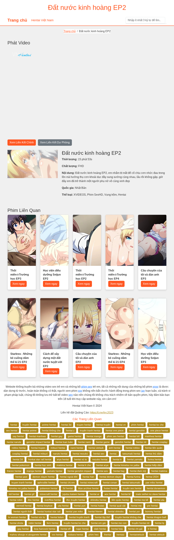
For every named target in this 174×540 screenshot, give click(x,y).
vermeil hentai (23, 505)
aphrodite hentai (46, 482)
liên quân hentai (120, 500)
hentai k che (84, 465)
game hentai (74, 436)
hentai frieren (95, 511)
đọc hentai (33, 500)
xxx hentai (57, 534)
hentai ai (94, 494)
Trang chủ (17, 20)
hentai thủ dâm (154, 453)
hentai (13, 424)
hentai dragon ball (156, 517)
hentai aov (102, 471)
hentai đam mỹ (138, 471)
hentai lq (159, 523)
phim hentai (137, 424)
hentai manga (94, 436)
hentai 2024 (152, 476)
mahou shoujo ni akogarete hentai (28, 534)
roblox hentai (19, 447)
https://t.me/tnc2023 (101, 412)
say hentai (18, 436)
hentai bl (125, 494)
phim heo (94, 534)
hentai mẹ (136, 505)
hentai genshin (137, 430)
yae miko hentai (153, 482)
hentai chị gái (135, 528)
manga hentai (34, 471)
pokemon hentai (48, 488)
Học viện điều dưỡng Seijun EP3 (150, 357)
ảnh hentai (114, 447)
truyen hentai (84, 424)
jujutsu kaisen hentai (73, 494)
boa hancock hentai (44, 528)
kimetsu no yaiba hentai (21, 488)
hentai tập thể (102, 517)
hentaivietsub (137, 534)
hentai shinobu (116, 511)
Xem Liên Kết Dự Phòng (55, 142)
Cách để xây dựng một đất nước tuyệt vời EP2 (52, 360)
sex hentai (11, 430)
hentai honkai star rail (48, 511)
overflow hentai (53, 500)
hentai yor (134, 511)
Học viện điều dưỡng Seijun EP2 (52, 274)
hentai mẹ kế (141, 500)
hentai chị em (67, 482)
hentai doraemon (156, 488)
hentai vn (121, 424)
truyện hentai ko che (75, 523)
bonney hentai (153, 511)
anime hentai (49, 424)
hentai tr (117, 459)
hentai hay (119, 471)
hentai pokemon (20, 465)
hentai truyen (38, 447)
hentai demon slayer (110, 476)
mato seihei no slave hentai (150, 494)
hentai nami (84, 442)
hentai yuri (79, 505)
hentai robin (16, 500)
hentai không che (51, 430)
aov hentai (110, 494)
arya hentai (63, 459)
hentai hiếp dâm (153, 465)
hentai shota (16, 523)
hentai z (70, 430)
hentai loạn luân (64, 442)
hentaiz (120, 534)
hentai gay (56, 436)
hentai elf (66, 528)
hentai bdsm (57, 517)
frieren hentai (14, 471)
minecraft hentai (48, 494)
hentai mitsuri (40, 453)
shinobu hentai (98, 500)
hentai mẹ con (118, 523)
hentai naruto (14, 442)
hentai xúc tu (38, 517)
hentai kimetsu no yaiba (126, 465)
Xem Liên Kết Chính (22, 142)
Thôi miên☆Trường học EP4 (117, 274)
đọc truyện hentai (75, 500)
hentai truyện (103, 424)
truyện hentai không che (128, 517)
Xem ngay (18, 283)
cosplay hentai (20, 453)
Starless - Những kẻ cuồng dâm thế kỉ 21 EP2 (21, 357)
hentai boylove (45, 505)
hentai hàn (88, 476)
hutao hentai (110, 488)
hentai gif (29, 494)
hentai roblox (133, 447)
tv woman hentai (17, 517)
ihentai (107, 534)
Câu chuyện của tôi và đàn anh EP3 (151, 274)
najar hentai (82, 528)
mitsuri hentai (58, 447)
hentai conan (110, 482)
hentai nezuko (80, 453)
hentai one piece (115, 430)
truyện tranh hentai (90, 430)
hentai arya (102, 465)
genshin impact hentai (38, 442)
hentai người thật (22, 511)
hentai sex (98, 453)
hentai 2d (18, 459)
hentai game (103, 442)
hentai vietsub (96, 447)
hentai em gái (98, 523)
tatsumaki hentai (131, 453)
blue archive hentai (88, 488)
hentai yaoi (21, 476)
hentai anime (30, 430)
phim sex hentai (115, 436)
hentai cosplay (159, 442)
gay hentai (23, 528)
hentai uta (159, 500)
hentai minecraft (89, 482)
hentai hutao (97, 505)
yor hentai (152, 505)
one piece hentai (159, 430)
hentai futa (117, 528)
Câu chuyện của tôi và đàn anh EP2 (86, 357)
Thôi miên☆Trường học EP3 (19, 274)
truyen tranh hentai (22, 482)
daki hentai (100, 528)
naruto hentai (60, 453)
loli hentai (14, 494)
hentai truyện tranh (79, 517)
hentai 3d (66, 424)
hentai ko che (156, 424)
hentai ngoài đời (68, 476)
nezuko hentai (99, 459)
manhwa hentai (153, 436)
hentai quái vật (117, 505)
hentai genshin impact (79, 471)
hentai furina (133, 476)
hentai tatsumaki (131, 482)
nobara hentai (75, 534)
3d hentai (68, 488)
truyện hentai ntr (141, 523)
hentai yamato (134, 459)
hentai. (113, 453)
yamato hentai (54, 471)
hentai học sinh (43, 465)
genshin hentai (123, 442)
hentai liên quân (153, 447)
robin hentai (35, 523)
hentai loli (134, 436)
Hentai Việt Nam (42, 20)
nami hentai (77, 447)
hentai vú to (80, 459)
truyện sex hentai (132, 488)
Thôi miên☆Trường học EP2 (85, 274)
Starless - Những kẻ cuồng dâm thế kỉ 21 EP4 (119, 357)
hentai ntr (141, 442)
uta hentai (63, 505)
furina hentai (154, 459)
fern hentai (52, 523)
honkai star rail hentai (39, 459)
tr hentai (152, 528)
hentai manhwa (37, 436)
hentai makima (159, 471)
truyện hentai (29, 424)
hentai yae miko (74, 511)
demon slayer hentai (44, 476)
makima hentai (64, 465)
